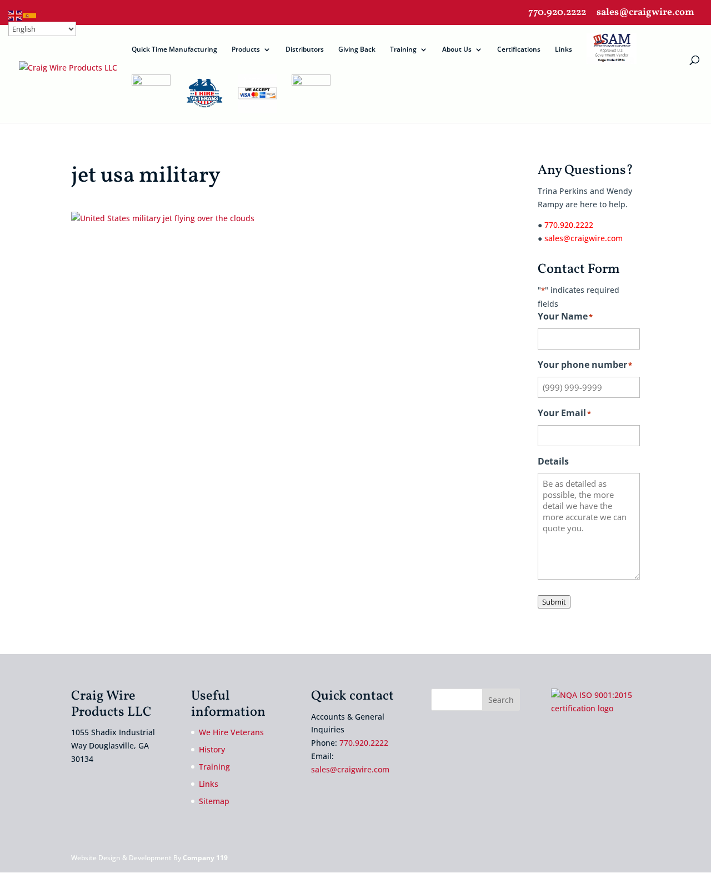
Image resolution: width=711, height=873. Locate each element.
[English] (15, 14)
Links (563, 50)
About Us (457, 50)
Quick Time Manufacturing (174, 50)
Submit (554, 602)
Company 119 (205, 857)
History (212, 749)
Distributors (305, 50)
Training (403, 50)
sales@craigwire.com (645, 13)
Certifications (518, 50)
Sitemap (214, 801)
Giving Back (356, 50)
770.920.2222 (557, 13)
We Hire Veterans (231, 732)
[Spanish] (30, 14)
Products (246, 50)
